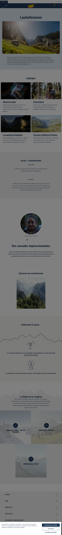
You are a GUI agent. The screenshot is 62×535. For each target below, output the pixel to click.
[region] (30, 528)
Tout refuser (51, 528)
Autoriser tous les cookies (51, 525)
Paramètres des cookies (51, 532)
